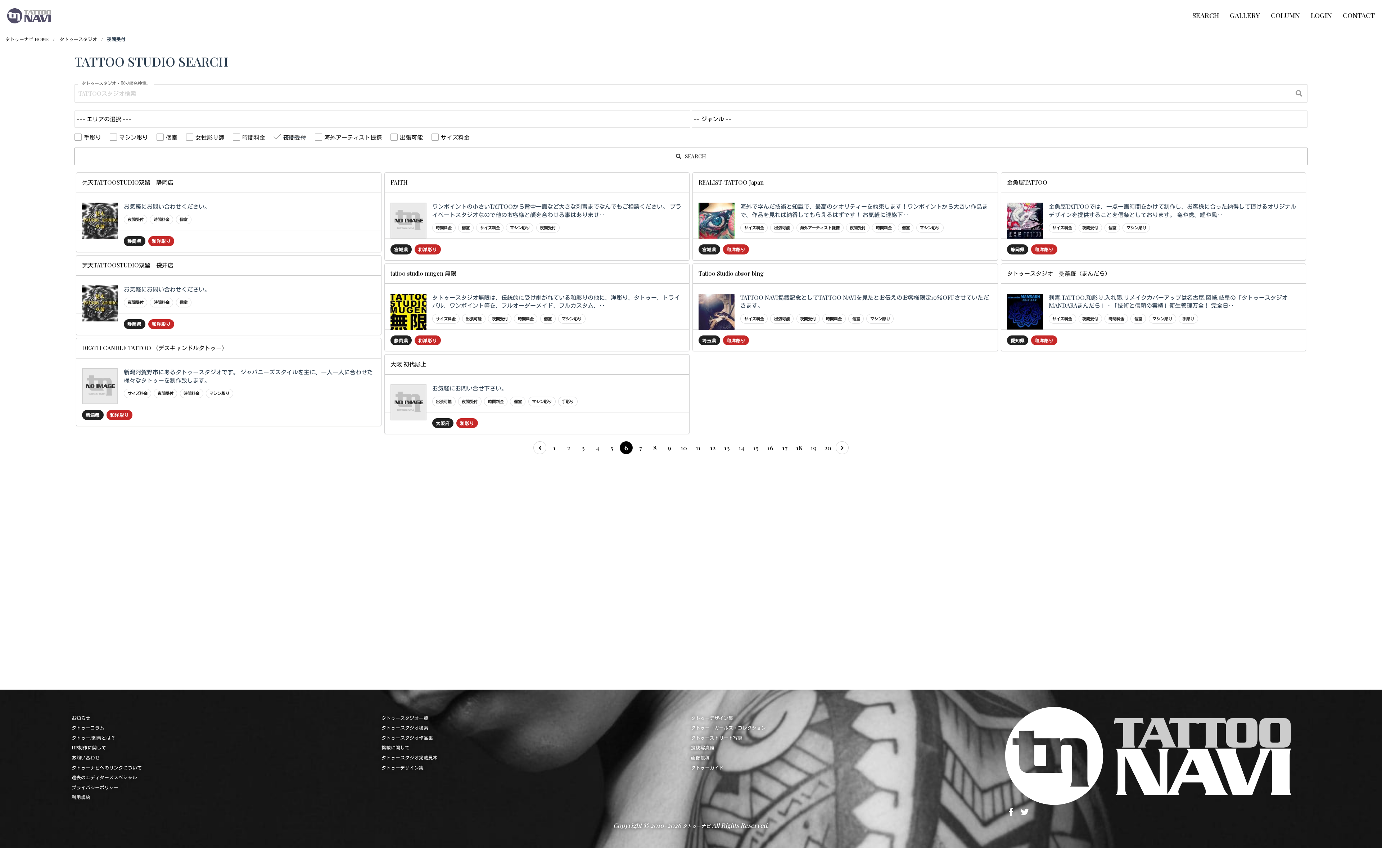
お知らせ (81, 718)
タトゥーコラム (88, 728)
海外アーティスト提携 (353, 137)
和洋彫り (161, 241)
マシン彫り (133, 137)
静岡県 (134, 241)
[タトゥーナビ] (29, 15)
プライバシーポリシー (95, 787)
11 (698, 447)
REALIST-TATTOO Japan (731, 182)
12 (712, 447)
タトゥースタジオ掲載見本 (409, 757)
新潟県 (93, 415)
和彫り (467, 423)
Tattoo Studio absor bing (731, 273)
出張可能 (411, 137)
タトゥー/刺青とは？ (94, 738)
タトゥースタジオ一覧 (404, 718)
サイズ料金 (455, 137)
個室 (171, 137)
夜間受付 (294, 137)
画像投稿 (700, 757)
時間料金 (253, 137)
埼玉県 (709, 340)
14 (741, 447)
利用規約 (81, 797)
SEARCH (694, 156)
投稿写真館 (702, 747)
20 (828, 447)
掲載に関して (395, 747)
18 (799, 447)
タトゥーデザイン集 (402, 767)
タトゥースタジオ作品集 (407, 738)
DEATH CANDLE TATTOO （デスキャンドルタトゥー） (154, 348)
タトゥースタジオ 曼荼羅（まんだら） (1059, 273)
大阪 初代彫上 (408, 364)
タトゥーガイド (707, 767)
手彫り (92, 137)
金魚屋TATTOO (1027, 182)
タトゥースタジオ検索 (404, 728)
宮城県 (401, 249)
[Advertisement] (290, 570)
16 (770, 447)
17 (784, 447)
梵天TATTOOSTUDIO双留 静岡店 (127, 182)
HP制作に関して (89, 747)
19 (813, 447)
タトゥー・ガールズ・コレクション (728, 728)
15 (756, 447)
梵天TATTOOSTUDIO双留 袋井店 (127, 265)
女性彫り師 (209, 137)
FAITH (399, 182)
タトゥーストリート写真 (716, 738)
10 (684, 447)
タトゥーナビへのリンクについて (107, 767)
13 (727, 447)
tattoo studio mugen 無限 (423, 273)
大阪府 (443, 423)
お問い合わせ (86, 757)
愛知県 (1018, 340)
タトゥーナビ (696, 826)
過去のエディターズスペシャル (104, 777)
